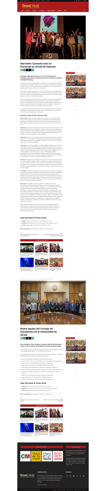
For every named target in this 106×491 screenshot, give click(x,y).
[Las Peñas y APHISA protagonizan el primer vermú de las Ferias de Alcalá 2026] (41, 262)
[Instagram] (77, 1)
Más (65, 10)
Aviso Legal (54, 489)
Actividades (41, 10)
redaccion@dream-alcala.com (53, 484)
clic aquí (49, 221)
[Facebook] (75, 1)
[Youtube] (85, 1)
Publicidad (38, 0)
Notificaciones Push (77, 489)
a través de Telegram (48, 228)
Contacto (48, 0)
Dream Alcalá (22, 13)
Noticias (27, 10)
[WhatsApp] (83, 1)
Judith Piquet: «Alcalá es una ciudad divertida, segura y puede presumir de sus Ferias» (41, 254)
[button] (84, 10)
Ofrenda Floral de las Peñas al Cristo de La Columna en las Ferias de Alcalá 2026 (56, 254)
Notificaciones (43, 0)
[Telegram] (79, 1)
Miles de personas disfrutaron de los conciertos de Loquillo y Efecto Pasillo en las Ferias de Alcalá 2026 (26, 269)
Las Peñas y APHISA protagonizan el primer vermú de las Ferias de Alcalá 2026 (41, 269)
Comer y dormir (51, 10)
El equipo (33, 0)
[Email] (30, 70)
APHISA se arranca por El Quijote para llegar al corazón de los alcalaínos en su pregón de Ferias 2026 (27, 254)
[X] (81, 1)
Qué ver (34, 10)
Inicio (22, 10)
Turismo (59, 10)
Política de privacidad (61, 489)
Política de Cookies (69, 489)
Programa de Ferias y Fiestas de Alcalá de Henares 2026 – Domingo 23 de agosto (56, 269)
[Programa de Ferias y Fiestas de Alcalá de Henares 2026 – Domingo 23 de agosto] (56, 262)
